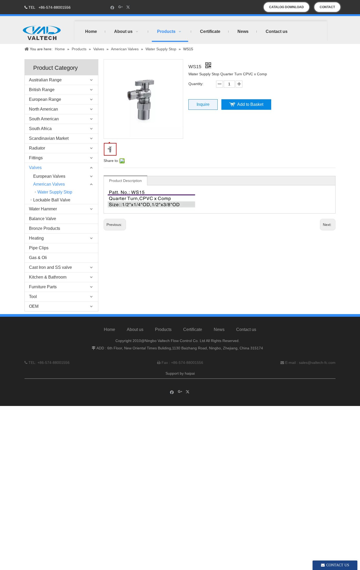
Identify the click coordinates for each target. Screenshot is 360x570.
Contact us (246, 329)
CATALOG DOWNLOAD (286, 7)
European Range (45, 99)
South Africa (40, 128)
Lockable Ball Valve (51, 200)
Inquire (203, 104)
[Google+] (120, 7)
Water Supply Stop (54, 192)
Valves (35, 167)
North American (43, 109)
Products (163, 329)
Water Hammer (43, 209)
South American (44, 119)
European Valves (49, 176)
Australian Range (45, 80)
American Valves (49, 184)
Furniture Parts (43, 287)
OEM (33, 306)
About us (135, 329)
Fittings (36, 158)
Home (109, 329)
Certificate (192, 329)
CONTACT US (327, 8)
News (219, 329)
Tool (33, 296)
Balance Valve (42, 218)
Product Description (125, 181)
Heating (36, 238)
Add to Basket (250, 104)
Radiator (37, 148)
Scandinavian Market (49, 138)
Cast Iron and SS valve (50, 267)
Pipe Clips (38, 248)
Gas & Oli (38, 257)
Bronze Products (44, 228)
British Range (42, 89)
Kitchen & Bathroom (47, 277)
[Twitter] (128, 7)
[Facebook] (112, 7)
